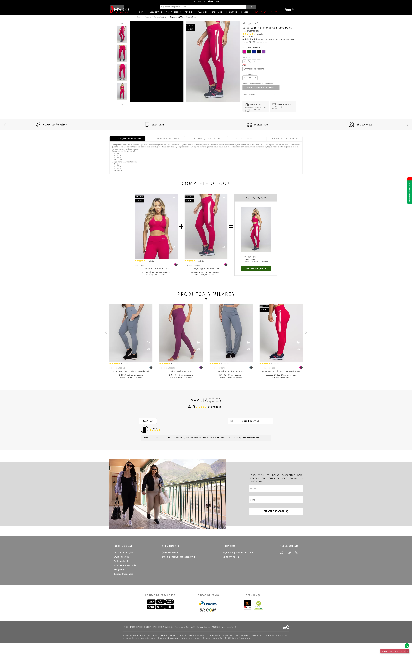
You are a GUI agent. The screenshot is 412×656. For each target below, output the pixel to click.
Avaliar (148, 421)
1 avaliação (258, 34)
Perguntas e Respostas (284, 139)
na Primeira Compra (393, 651)
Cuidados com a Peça (166, 139)
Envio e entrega (121, 557)
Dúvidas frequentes (123, 574)
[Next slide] (407, 125)
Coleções (246, 12)
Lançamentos (155, 12)
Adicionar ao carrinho (262, 87)
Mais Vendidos (173, 12)
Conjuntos (231, 12)
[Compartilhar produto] (256, 23)
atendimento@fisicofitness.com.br (179, 557)
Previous (122, 23)
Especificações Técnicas (206, 139)
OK (274, 95)
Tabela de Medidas (245, 139)
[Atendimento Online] (407, 645)
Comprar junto (257, 268)
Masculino (216, 12)
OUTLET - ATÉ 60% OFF (266, 12)
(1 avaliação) (216, 407)
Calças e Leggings (160, 17)
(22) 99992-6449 (170, 552)
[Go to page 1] (206, 299)
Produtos (148, 17)
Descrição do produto (127, 139)
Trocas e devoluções (123, 552)
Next (122, 105)
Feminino (189, 12)
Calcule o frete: (248, 95)
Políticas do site (121, 561)
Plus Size (203, 12)
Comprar (158, 254)
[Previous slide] (4, 125)
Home (142, 12)
